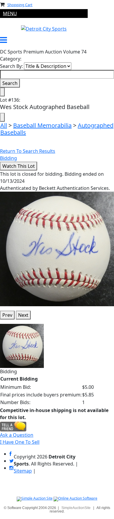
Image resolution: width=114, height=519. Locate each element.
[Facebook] (10, 453)
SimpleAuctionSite (76, 508)
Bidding (8, 158)
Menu (10, 13)
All (3, 125)
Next (23, 315)
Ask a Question (16, 435)
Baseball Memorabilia (42, 125)
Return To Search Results (27, 151)
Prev (7, 315)
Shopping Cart (19, 4)
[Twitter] (11, 460)
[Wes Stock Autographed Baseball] (57, 248)
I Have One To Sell (19, 442)
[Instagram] (11, 468)
